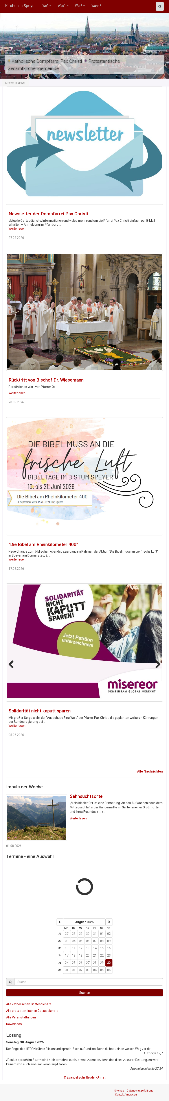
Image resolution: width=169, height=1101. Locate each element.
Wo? (45, 5)
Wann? (96, 5)
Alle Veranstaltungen (21, 1017)
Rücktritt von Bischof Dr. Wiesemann (46, 380)
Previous (12, 165)
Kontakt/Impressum (127, 1094)
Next (156, 165)
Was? (62, 5)
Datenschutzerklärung (140, 1090)
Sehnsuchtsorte (86, 796)
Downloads (14, 1024)
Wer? (79, 5)
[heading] (84, 922)
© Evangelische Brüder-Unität (85, 1077)
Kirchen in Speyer (20, 5)
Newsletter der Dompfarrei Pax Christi (48, 213)
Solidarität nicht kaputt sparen (40, 711)
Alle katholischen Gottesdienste (28, 1004)
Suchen (84, 992)
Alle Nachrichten (150, 771)
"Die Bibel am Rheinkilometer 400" (43, 544)
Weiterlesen (17, 228)
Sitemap (119, 1090)
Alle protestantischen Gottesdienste (32, 1010)
